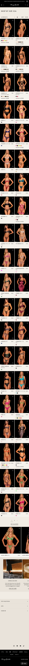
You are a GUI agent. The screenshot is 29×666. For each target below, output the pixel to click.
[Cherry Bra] (22, 307)
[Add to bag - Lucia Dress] (27, 436)
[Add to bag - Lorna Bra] (13, 265)
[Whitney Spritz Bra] (7, 452)
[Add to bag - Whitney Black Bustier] (27, 90)
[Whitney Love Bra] (22, 133)
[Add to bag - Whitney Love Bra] (27, 140)
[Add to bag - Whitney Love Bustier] (27, 213)
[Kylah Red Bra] (7, 182)
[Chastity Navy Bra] (7, 133)
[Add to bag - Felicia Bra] (27, 190)
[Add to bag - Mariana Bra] (13, 338)
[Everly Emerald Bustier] (7, 355)
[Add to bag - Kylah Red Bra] (13, 190)
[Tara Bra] (7, 404)
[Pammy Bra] (7, 380)
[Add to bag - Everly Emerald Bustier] (13, 363)
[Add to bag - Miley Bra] (27, 510)
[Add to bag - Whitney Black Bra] (13, 35)
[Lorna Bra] (7, 257)
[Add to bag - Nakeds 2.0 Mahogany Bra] (13, 90)
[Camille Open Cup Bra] (7, 233)
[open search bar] (4, 5)
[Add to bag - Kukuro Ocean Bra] (27, 388)
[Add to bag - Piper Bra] (13, 117)
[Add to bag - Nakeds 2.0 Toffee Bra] (27, 35)
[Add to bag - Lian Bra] (13, 166)
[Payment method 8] (17, 654)
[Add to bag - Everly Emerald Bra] (13, 290)
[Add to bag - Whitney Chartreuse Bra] (27, 411)
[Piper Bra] (7, 109)
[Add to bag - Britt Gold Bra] (27, 166)
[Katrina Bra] (22, 355)
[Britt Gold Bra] (22, 159)
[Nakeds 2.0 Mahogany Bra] (7, 82)
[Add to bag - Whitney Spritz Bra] (13, 460)
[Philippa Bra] (7, 307)
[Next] (17, 520)
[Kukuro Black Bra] (22, 452)
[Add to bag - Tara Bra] (13, 411)
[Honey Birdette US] (14, 5)
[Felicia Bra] (22, 182)
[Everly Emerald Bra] (7, 282)
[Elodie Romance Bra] (22, 257)
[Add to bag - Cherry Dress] (27, 290)
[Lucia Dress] (22, 429)
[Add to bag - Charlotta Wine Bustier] (13, 486)
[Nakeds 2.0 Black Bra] (22, 55)
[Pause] (27, 1)
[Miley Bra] (22, 503)
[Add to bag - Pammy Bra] (13, 388)
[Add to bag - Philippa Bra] (13, 315)
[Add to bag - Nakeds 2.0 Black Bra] (27, 63)
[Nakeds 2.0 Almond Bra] (7, 55)
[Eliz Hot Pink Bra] (22, 109)
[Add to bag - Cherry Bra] (27, 315)
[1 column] (14, 17)
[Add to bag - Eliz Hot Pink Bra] (27, 117)
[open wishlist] (25, 5)
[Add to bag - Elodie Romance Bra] (27, 265)
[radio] (1, 40)
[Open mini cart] (27, 5)
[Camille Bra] (7, 503)
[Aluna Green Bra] (22, 478)
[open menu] (2, 5)
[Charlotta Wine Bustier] (7, 478)
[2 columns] (17, 17)
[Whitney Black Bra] (7, 28)
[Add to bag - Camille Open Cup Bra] (13, 240)
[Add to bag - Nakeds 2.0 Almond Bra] (13, 63)
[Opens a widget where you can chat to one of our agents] (24, 663)
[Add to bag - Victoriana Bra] (27, 240)
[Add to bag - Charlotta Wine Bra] (27, 338)
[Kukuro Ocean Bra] (22, 380)
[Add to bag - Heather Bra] (13, 213)
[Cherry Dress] (22, 282)
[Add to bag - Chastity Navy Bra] (13, 140)
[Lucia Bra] (7, 429)
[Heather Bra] (7, 206)
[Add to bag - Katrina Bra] (27, 363)
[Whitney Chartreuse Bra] (22, 404)
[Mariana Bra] (7, 331)
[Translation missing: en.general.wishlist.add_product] (12, 20)
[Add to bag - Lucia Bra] (13, 436)
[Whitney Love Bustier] (22, 206)
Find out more (12, 588)
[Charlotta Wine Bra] (22, 331)
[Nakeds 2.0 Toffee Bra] (22, 28)
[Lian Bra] (7, 159)
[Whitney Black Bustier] (22, 82)
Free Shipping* (14, 1)
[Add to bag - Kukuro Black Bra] (27, 460)
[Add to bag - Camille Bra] (13, 510)
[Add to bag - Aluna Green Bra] (27, 486)
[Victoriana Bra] (22, 233)
